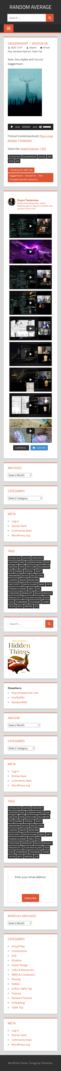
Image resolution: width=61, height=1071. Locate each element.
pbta (48, 584)
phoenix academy (17, 588)
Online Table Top (22, 988)
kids (50, 156)
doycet (32, 47)
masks (23, 580)
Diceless (17, 960)
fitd (11, 571)
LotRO (40, 575)
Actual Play (15, 156)
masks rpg (33, 580)
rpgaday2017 (15, 597)
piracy (31, 588)
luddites (13, 580)
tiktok (12, 606)
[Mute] (40, 126)
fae (16, 566)
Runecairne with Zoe (22, 170)
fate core (31, 566)
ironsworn (14, 575)
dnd (22, 562)
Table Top (37, 51)
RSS (44, 148)
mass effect (15, 584)
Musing (16, 979)
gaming (19, 571)
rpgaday (47, 593)
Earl (47, 562)
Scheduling (18, 1002)
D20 (14, 956)
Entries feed (19, 526)
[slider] (47, 126)
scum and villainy (33, 597)
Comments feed (21, 530)
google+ (29, 571)
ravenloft (27, 593)
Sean (11, 161)
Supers (45, 602)
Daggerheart (30, 156)
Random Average (31, 7)
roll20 (37, 593)
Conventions (19, 951)
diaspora (13, 562)
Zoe (17, 161)
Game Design (20, 965)
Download (26, 140)
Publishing (14, 593)
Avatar (26, 558)
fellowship (43, 566)
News (41, 584)
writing (29, 606)
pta (38, 588)
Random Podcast (22, 51)
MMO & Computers (23, 974)
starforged (22, 602)
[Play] (11, 126)
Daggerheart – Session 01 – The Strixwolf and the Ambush (25, 177)
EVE (10, 566)
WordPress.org (21, 535)
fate (22, 566)
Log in (15, 521)
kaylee (42, 156)
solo (11, 602)
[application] (30, 127)
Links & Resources (23, 970)
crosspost (37, 558)
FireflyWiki (18, 697)
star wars (35, 602)
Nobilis (16, 984)
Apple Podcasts (30, 148)
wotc (20, 606)
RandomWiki (19, 702)
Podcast (16, 993)
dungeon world (34, 562)
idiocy (39, 571)
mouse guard (30, 584)
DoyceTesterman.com (25, 693)
